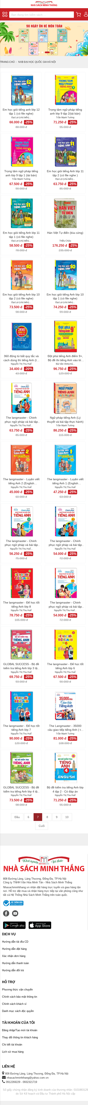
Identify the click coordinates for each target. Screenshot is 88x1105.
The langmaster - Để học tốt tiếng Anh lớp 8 (21, 604)
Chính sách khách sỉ (14, 1003)
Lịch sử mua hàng (13, 1051)
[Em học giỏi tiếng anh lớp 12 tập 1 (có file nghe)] (21, 90)
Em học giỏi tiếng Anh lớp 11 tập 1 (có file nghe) (21, 234)
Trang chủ (7, 62)
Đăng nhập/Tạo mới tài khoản (19, 1030)
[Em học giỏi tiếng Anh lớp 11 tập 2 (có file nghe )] (65, 151)
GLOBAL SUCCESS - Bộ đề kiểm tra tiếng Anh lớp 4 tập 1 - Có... (21, 790)
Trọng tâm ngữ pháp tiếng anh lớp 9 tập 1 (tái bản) (21, 173)
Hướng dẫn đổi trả (13, 970)
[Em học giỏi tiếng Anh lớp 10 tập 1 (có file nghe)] (65, 275)
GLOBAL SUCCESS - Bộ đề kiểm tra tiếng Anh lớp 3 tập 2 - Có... (21, 666)
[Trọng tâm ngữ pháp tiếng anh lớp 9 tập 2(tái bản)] (65, 90)
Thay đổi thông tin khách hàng (20, 1037)
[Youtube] (15, 911)
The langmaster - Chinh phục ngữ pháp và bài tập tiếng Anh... (21, 420)
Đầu (17, 817)
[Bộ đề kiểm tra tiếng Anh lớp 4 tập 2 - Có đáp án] (65, 768)
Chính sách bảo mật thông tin (19, 996)
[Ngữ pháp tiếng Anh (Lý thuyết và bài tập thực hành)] (65, 398)
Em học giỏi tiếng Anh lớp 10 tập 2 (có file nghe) (21, 296)
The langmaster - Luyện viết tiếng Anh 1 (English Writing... (65, 481)
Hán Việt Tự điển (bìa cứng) (65, 232)
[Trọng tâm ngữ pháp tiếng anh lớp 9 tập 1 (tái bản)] (21, 151)
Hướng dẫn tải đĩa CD (15, 941)
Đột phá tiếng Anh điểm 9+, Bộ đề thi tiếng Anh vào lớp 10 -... (65, 358)
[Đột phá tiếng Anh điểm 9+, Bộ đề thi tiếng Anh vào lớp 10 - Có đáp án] (65, 336)
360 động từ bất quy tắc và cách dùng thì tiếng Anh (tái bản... (21, 358)
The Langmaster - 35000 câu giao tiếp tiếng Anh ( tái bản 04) (65, 728)
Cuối (42, 825)
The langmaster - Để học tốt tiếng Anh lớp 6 (65, 666)
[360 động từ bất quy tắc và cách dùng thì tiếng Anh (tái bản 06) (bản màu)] (21, 336)
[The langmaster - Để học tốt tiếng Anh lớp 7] (21, 706)
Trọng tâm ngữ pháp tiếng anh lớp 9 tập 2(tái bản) (65, 111)
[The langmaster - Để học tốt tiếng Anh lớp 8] (21, 583)
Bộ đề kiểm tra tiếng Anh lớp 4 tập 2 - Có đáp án (65, 789)
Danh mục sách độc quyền (18, 1011)
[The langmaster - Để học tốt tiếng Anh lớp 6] (65, 644)
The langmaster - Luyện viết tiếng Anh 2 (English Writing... (21, 481)
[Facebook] (6, 911)
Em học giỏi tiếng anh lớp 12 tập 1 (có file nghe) (21, 111)
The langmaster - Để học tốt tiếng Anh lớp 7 (21, 728)
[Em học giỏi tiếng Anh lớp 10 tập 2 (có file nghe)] (21, 275)
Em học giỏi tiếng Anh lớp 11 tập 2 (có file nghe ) (65, 173)
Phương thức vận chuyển (17, 989)
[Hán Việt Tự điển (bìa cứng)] (65, 213)
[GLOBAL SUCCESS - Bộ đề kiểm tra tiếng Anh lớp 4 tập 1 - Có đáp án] (21, 768)
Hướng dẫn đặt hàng (14, 948)
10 (67, 817)
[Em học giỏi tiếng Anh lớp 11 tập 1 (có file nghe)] (21, 213)
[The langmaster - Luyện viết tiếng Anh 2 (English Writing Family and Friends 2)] (21, 459)
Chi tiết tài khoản (12, 1044)
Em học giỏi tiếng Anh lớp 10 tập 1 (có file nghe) (65, 296)
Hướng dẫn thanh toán (15, 963)
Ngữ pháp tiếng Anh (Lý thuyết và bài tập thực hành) (65, 419)
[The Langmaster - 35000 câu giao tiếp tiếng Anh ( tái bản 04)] (65, 706)
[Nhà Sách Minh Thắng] (44, 1)
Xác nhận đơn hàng (13, 956)
